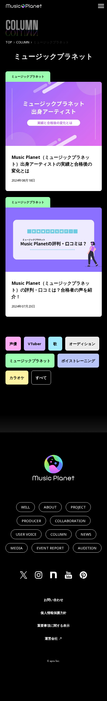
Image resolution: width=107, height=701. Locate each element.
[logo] (24, 6)
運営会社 (51, 638)
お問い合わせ (53, 600)
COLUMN (22, 42)
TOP (8, 42)
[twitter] (23, 575)
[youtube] (68, 575)
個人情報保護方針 (53, 612)
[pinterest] (83, 575)
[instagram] (38, 575)
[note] (53, 575)
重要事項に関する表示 (53, 625)
